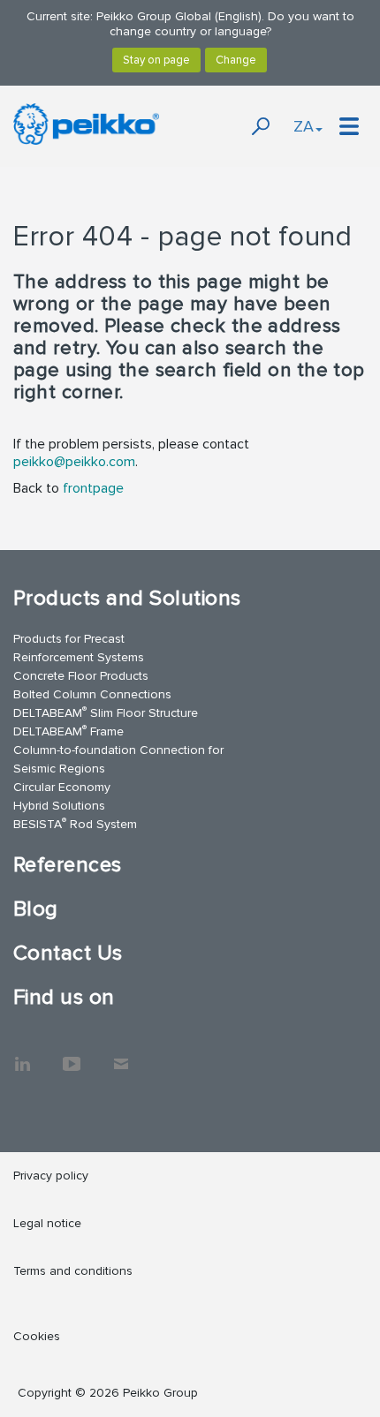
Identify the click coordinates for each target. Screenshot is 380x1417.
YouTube (71, 1055)
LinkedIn (22, 1055)
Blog (35, 909)
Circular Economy (61, 787)
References (67, 865)
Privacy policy (50, 1175)
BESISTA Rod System (75, 823)
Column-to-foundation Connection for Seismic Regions (118, 759)
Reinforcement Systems (78, 657)
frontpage (93, 488)
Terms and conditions (73, 1270)
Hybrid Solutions (59, 805)
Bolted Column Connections (92, 694)
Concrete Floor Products (80, 675)
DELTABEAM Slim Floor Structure (105, 712)
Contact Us (68, 953)
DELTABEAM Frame (68, 730)
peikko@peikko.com (74, 462)
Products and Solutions (127, 598)
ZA (303, 126)
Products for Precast (69, 638)
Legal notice (47, 1223)
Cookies (36, 1336)
